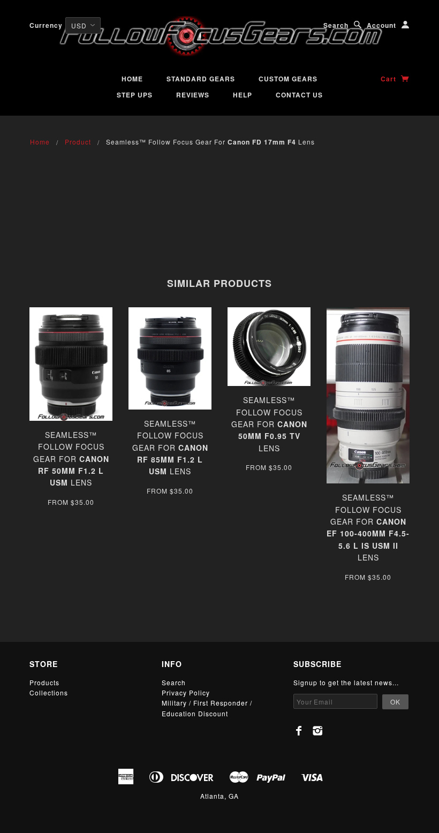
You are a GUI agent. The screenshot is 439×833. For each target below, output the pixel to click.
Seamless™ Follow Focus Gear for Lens (71, 458)
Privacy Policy (186, 692)
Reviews (192, 95)
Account (381, 25)
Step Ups (135, 95)
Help (242, 95)
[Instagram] (317, 730)
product (78, 141)
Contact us (299, 95)
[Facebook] (299, 730)
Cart (389, 79)
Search (336, 25)
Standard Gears (200, 79)
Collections (48, 692)
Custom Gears (288, 79)
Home (132, 79)
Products (44, 682)
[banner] (219, 36)
